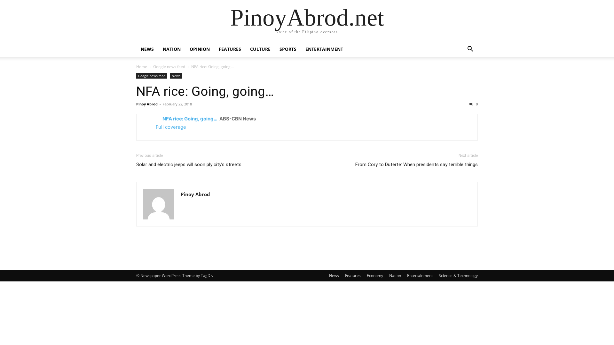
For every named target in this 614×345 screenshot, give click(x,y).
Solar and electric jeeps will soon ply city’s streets (188, 164)
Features (230, 49)
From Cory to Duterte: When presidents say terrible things (416, 164)
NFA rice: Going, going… (205, 91)
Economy (375, 275)
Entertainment (324, 49)
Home (141, 66)
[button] (470, 50)
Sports (287, 49)
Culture (260, 49)
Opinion (200, 49)
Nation (172, 49)
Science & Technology (458, 275)
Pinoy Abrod (147, 104)
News (147, 49)
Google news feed (169, 66)
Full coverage (171, 127)
